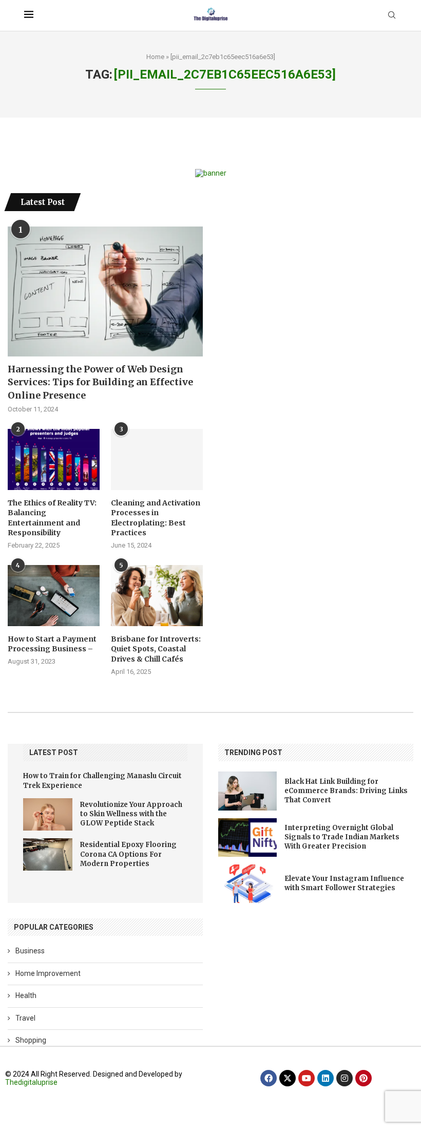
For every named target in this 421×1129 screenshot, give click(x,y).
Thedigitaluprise (31, 1082)
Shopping (30, 1040)
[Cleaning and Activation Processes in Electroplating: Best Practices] (157, 459)
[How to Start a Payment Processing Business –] (54, 595)
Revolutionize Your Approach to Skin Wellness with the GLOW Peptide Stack (131, 813)
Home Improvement (48, 973)
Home (155, 57)
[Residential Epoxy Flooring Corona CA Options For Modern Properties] (47, 854)
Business (30, 951)
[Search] (392, 15)
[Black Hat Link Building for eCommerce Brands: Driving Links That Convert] (247, 791)
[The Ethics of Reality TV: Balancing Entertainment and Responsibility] (54, 459)
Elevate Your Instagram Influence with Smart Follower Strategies (344, 883)
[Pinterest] (363, 1078)
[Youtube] (306, 1078)
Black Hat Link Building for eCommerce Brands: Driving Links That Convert (346, 790)
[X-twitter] (287, 1078)
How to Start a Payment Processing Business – (52, 644)
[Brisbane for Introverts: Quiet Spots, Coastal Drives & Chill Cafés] (157, 595)
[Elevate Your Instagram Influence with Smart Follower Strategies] (247, 883)
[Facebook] (268, 1078)
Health (25, 995)
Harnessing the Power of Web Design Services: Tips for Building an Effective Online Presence (100, 382)
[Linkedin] (325, 1078)
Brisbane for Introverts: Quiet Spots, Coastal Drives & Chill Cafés (156, 649)
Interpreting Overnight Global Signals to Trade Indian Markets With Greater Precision (341, 837)
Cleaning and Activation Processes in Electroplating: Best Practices (155, 518)
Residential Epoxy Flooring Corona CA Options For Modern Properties (128, 854)
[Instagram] (344, 1078)
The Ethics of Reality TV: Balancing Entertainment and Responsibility (52, 518)
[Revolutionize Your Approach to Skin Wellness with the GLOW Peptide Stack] (47, 814)
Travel (25, 1018)
